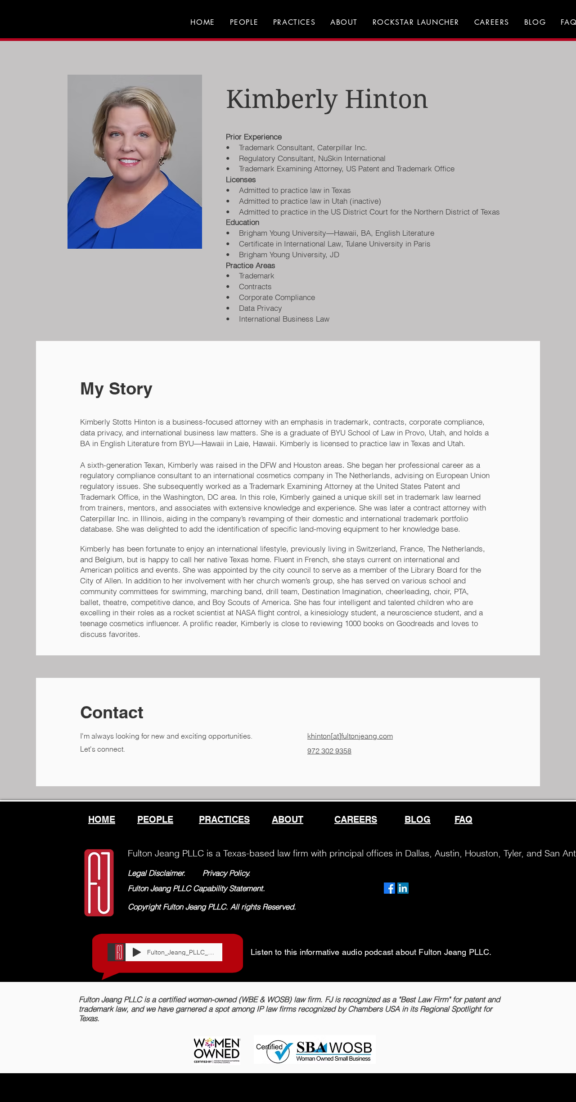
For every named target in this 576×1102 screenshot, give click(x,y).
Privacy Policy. (226, 873)
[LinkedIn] (403, 888)
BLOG (418, 819)
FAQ (463, 819)
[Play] (137, 952)
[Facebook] (389, 888)
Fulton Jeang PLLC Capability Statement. (196, 888)
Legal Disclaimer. (156, 873)
